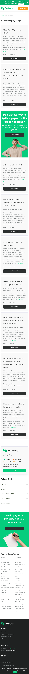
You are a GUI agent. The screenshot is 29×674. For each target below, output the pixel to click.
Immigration (4, 585)
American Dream (18, 557)
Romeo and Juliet (5, 599)
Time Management (19, 606)
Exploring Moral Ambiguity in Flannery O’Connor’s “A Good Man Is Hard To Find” (13, 321)
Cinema (3, 489)
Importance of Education (20, 585)
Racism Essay (18, 597)
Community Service (5, 569)
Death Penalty (18, 571)
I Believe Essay (18, 583)
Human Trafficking (5, 583)
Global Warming (5, 580)
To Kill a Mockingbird (6, 608)
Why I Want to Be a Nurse (21, 611)
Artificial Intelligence (6, 559)
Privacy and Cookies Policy (7, 634)
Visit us (14, 470)
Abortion (3, 557)
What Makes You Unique (7, 611)
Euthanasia (3, 604)
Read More (14, 97)
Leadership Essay (19, 587)
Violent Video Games (19, 608)
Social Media (17, 601)
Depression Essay (5, 573)
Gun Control (17, 580)
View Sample (14, 58)
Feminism (17, 576)
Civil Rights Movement (20, 566)
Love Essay (17, 590)
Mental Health (4, 592)
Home (2, 15)
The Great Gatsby (19, 604)
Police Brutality (18, 594)
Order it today (14, 528)
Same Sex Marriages (19, 599)
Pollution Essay (4, 597)
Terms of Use (4, 632)
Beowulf (16, 559)
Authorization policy (6, 636)
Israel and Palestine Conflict (7, 587)
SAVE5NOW (21, 3)
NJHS (2, 594)
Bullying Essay (18, 562)
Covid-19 (3, 576)
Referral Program (5, 639)
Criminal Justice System (7, 493)
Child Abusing (4, 566)
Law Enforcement (5, 498)
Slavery (2, 601)
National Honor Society (20, 592)
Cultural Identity (18, 569)
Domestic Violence (19, 573)
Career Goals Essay (5, 564)
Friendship (17, 578)
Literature (3, 484)
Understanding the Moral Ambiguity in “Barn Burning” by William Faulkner (13, 203)
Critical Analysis (5, 503)
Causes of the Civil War (20, 564)
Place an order (15, 134)
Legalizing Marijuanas (6, 590)
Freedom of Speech (5, 578)
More (24, 670)
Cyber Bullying (4, 571)
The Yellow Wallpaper (6, 606)
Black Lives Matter (5, 562)
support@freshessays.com (10, 650)
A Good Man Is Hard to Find (12, 165)
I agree (15, 671)
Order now (23, 8)
